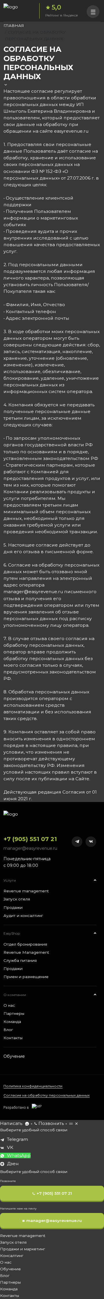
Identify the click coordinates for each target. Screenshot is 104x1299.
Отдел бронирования (25, 944)
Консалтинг (11, 1255)
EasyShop (11, 933)
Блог (8, 1029)
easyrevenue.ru (71, 131)
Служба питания (20, 960)
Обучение (14, 1056)
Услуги (9, 880)
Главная (13, 25)
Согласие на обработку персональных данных (46, 1095)
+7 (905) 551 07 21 (30, 839)
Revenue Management (26, 952)
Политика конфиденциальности (32, 1086)
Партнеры (13, 1013)
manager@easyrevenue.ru (30, 848)
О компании (14, 995)
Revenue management (26, 891)
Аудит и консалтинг (23, 915)
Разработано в (16, 1107)
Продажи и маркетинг (22, 1249)
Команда (12, 1021)
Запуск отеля (16, 899)
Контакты (13, 1037)
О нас (9, 1005)
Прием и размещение (26, 976)
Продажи (13, 907)
